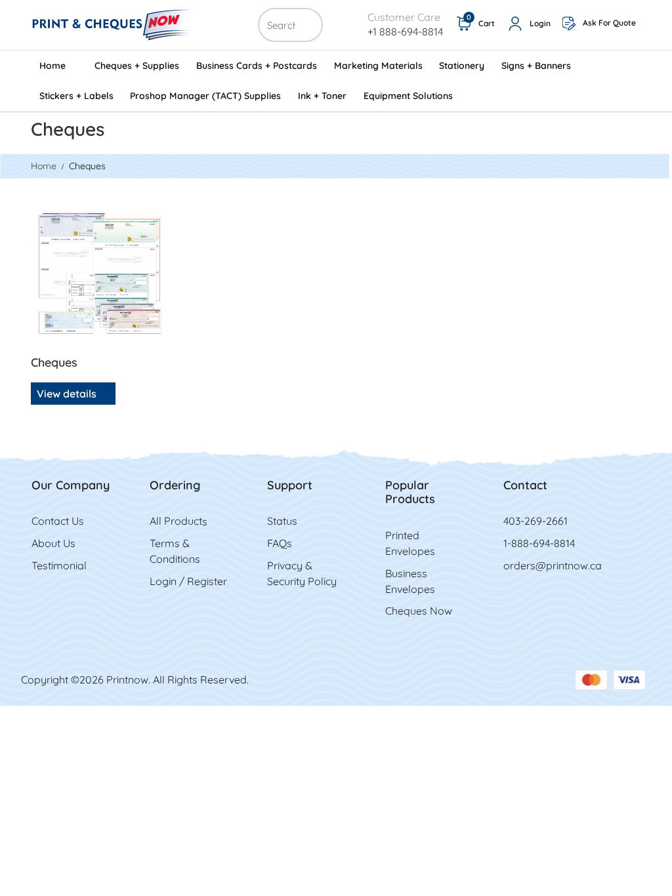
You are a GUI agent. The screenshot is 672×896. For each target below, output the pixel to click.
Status (282, 520)
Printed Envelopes (410, 543)
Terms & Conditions (175, 551)
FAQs (279, 543)
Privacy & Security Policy (302, 573)
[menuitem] (59, 66)
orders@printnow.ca (552, 565)
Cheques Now (418, 610)
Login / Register (188, 581)
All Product (176, 520)
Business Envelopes (410, 581)
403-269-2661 (535, 520)
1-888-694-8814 (539, 543)
